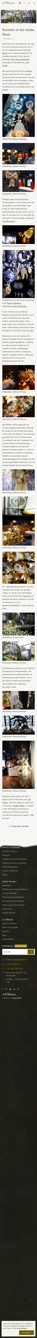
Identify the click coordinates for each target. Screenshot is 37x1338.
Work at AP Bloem (10, 927)
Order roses (7, 909)
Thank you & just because (13, 905)
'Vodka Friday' (18, 806)
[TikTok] (18, 989)
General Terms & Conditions (14, 863)
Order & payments (10, 867)
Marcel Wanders (14, 303)
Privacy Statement (10, 871)
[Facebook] (2, 989)
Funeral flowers (8, 913)
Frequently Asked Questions (14, 859)
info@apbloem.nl (19, 960)
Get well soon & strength (13, 901)
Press (4, 875)
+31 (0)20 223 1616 (14, 969)
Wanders (23, 139)
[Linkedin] (14, 989)
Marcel (16, 139)
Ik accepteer (26, 1333)
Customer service (9, 851)
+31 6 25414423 (13, 964)
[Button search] (24, 3)
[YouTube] (10, 989)
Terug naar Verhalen (20, 826)
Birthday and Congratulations (15, 889)
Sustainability (8, 939)
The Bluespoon (8, 221)
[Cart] (29, 3)
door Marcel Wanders (20, 59)
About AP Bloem (9, 923)
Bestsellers (7, 885)
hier (31, 330)
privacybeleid (22, 1328)
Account (6, 855)
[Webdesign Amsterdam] (12, 998)
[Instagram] (6, 989)
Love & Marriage (9, 893)
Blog (4, 935)
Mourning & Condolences (13, 897)
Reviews (5, 931)
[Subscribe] (31, 951)
